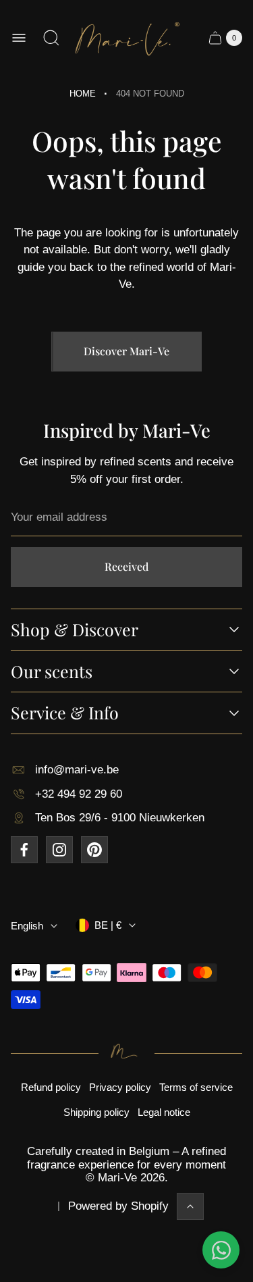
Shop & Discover (74, 630)
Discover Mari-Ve (126, 351)
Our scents (51, 672)
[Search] (51, 38)
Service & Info (65, 713)
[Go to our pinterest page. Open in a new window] (94, 849)
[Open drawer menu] (19, 38)
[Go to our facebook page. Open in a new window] (24, 849)
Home (82, 93)
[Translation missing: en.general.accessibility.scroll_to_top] (190, 1206)
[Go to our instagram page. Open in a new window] (59, 849)
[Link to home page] (126, 1053)
